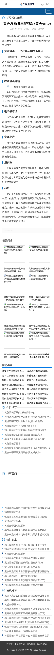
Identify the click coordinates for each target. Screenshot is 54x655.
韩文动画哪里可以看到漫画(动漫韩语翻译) (25, 430)
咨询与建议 (42, 644)
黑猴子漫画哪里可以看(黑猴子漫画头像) (24, 439)
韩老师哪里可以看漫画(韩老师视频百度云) (39, 389)
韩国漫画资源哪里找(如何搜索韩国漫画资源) (27, 617)
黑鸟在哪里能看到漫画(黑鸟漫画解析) (14, 375)
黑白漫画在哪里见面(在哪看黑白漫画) (39, 398)
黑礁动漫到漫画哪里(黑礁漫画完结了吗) (24, 613)
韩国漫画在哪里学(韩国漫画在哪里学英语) (25, 544)
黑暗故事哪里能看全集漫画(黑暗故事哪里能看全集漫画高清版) (14, 379)
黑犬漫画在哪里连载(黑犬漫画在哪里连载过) (14, 384)
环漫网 (25, 650)
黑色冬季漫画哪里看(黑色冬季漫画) (39, 393)
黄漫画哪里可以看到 (14, 525)
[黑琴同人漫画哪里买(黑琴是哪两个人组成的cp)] (39, 313)
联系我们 (31, 644)
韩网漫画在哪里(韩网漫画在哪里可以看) (24, 558)
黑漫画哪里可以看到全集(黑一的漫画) (23, 421)
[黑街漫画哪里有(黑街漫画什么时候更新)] (14, 341)
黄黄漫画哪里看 (12, 443)
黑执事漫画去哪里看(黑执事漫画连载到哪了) (27, 448)
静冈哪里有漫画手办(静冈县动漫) (21, 631)
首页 (8, 17)
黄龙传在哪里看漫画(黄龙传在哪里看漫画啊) (14, 370)
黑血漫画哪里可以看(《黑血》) (20, 426)
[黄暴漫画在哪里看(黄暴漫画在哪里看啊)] (39, 255)
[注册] (47, 4)
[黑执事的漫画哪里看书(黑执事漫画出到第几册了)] (39, 341)
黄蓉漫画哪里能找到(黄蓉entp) (19, 412)
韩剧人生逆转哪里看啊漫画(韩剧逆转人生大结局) (14, 389)
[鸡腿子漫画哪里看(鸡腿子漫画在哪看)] (39, 284)
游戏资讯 (17, 17)
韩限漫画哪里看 (12, 512)
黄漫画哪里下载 (12, 604)
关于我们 (10, 644)
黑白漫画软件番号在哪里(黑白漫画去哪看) (25, 530)
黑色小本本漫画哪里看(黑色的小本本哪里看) (27, 600)
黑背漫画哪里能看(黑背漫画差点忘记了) (24, 434)
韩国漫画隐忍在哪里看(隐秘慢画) (21, 575)
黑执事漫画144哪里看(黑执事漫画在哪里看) (26, 622)
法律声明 (21, 644)
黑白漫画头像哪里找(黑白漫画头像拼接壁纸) (27, 508)
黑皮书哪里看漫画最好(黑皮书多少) (22, 452)
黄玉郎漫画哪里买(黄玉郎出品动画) (22, 567)
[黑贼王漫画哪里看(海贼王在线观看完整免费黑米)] (14, 284)
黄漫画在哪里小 (12, 521)
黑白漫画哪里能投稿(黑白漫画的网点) (23, 562)
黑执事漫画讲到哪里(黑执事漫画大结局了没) (14, 402)
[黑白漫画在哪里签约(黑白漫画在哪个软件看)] (14, 313)
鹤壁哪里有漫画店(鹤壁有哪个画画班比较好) (39, 375)
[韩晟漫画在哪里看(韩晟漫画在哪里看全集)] (14, 255)
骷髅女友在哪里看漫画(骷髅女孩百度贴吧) (25, 517)
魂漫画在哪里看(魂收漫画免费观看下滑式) (39, 370)
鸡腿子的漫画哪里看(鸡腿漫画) (39, 379)
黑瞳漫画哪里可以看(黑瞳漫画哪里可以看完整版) (39, 384)
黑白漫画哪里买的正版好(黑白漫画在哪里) (14, 398)
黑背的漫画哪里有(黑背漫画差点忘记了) (24, 580)
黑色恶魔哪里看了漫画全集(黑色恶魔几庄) (39, 402)
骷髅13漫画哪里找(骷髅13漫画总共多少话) (26, 626)
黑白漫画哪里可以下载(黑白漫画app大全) (14, 393)
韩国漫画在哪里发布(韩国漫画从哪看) (23, 584)
